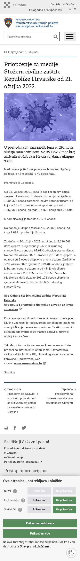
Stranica (9, 372)
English (55, 4)
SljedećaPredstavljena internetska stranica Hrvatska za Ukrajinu (59, 396)
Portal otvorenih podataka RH (23, 461)
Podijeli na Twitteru (24, 428)
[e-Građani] (21, 5)
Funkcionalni (11, 500)
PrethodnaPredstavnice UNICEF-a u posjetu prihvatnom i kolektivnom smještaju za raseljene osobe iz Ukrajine (22, 400)
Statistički (10, 509)
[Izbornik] (70, 36)
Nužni (7, 490)
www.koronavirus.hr (28, 363)
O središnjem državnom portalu (24, 448)
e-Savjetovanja (13, 457)
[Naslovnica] (40, 23)
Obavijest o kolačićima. (34, 546)
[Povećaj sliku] (40, 116)
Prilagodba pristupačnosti (45, 9)
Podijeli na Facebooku (15, 428)
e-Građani (69, 4)
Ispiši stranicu (6, 428)
